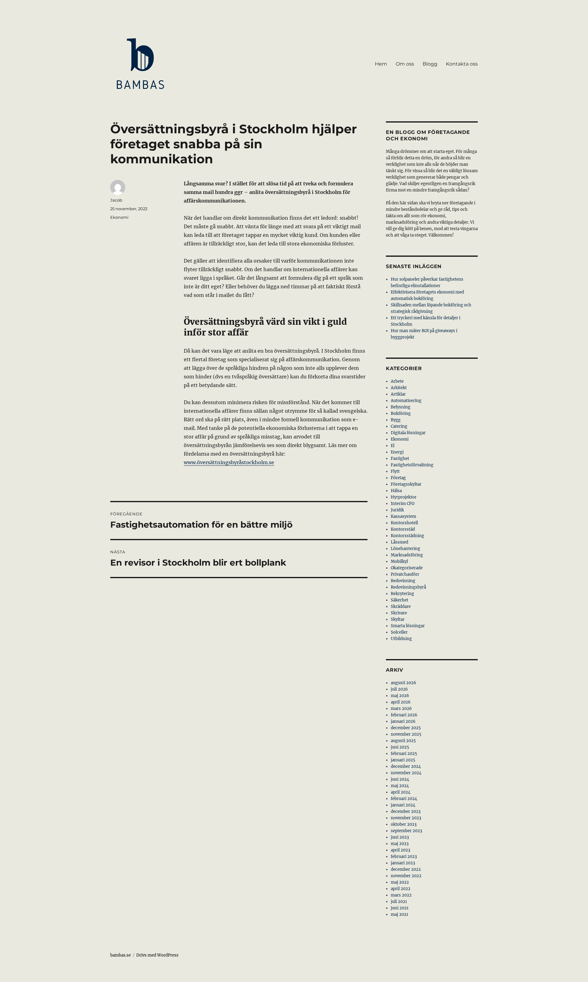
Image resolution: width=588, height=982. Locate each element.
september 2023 (406, 830)
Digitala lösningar (408, 432)
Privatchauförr (405, 574)
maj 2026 (400, 695)
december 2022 (406, 869)
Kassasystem (403, 516)
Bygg (396, 420)
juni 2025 (400, 747)
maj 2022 (400, 882)
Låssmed (399, 542)
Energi (397, 452)
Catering (399, 426)
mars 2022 (401, 895)
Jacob (116, 200)
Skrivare (399, 613)
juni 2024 (400, 779)
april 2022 (400, 888)
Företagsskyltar (406, 484)
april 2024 (400, 792)
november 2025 (406, 734)
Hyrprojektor (404, 497)
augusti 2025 (403, 740)
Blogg (430, 64)
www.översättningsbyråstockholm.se (229, 462)
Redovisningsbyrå (408, 587)
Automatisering (406, 400)
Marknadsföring (407, 555)
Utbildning (401, 638)
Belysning (400, 407)
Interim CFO (402, 503)
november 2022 (406, 875)
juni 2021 (400, 908)
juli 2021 (399, 901)
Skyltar (398, 619)
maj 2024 (400, 785)
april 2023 (400, 850)
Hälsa (396, 490)
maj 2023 (400, 843)
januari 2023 (403, 863)
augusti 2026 (403, 682)
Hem (381, 64)
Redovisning (403, 580)
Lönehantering (405, 548)
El (392, 445)
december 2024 (406, 766)
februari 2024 (404, 798)
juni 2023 (400, 837)
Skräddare (401, 606)
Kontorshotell (404, 522)
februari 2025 (404, 753)
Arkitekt (399, 387)
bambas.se (120, 955)
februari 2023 (404, 856)
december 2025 (406, 727)
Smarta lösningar (408, 625)
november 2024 (406, 772)
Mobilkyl (399, 561)
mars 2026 (401, 708)
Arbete (397, 381)
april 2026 (401, 702)
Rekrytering (402, 593)
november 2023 (406, 818)
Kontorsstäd (403, 529)
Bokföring (401, 413)
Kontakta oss (462, 64)
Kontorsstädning (407, 535)
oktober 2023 (404, 824)
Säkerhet (399, 600)
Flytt (395, 471)
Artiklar (398, 394)
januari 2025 (403, 760)
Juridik (397, 510)
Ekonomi (119, 217)
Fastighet (400, 458)
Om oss (405, 64)
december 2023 (405, 811)
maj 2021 (399, 914)
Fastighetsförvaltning (412, 465)
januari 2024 (403, 805)
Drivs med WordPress (157, 955)
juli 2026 (399, 689)
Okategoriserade (407, 568)
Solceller (399, 632)
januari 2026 (403, 721)
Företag (398, 477)
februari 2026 (404, 715)
